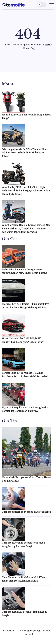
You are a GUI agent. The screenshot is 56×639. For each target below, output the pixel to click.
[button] (42, 4)
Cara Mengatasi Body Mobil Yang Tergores (26, 511)
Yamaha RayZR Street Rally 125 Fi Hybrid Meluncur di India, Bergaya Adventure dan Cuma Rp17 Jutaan (26, 190)
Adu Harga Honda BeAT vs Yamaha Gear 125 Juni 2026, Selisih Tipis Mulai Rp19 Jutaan (25, 152)
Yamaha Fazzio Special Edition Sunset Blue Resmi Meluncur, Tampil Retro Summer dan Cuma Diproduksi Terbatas (26, 228)
